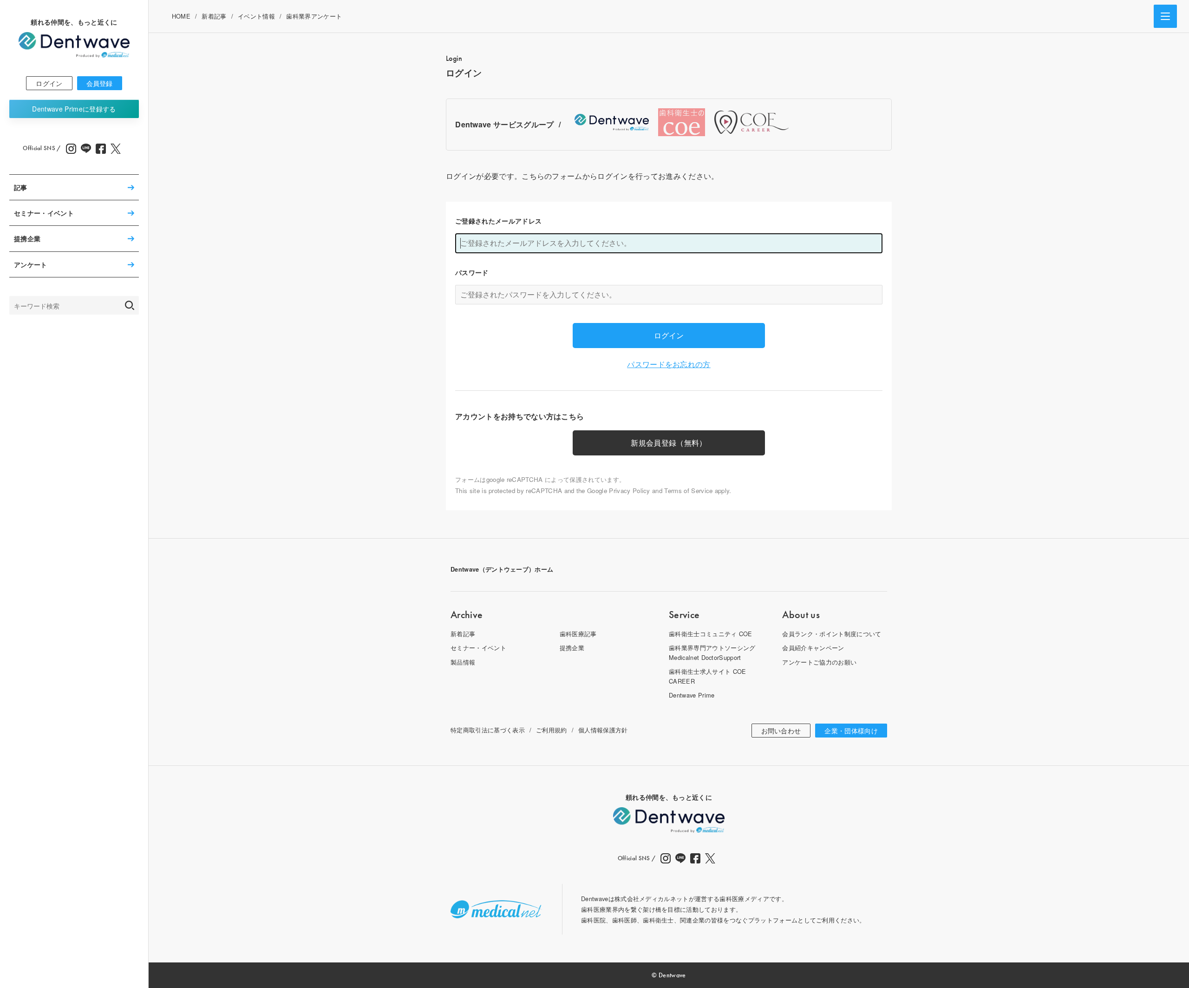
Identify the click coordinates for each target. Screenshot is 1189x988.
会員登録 (99, 83)
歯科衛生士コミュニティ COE (710, 633)
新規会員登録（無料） (668, 442)
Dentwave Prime (74, 108)
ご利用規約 (551, 729)
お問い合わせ (781, 730)
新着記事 (214, 16)
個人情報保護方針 (603, 729)
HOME (181, 16)
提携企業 (27, 239)
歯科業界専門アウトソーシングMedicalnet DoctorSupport (712, 652)
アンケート (30, 264)
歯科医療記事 (578, 633)
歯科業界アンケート (314, 16)
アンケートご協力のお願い (819, 662)
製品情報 (463, 662)
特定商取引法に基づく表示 (488, 729)
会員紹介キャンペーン (813, 647)
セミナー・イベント (44, 212)
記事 (20, 187)
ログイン (49, 83)
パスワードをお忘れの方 (669, 364)
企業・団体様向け (851, 730)
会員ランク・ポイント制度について (831, 633)
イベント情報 (256, 16)
